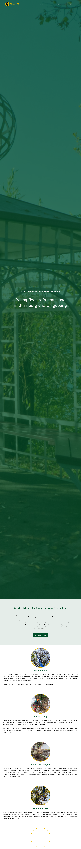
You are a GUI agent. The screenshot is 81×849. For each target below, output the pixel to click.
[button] (45, 4)
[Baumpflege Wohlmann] (13, 4)
